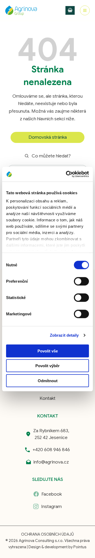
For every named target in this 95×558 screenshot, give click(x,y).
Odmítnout (48, 380)
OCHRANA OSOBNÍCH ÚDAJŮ (47, 534)
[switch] (81, 281)
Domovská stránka (47, 137)
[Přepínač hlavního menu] (85, 10)
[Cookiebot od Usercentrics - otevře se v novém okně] (67, 174)
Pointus (80, 547)
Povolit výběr (47, 365)
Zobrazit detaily (64, 335)
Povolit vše (47, 350)
